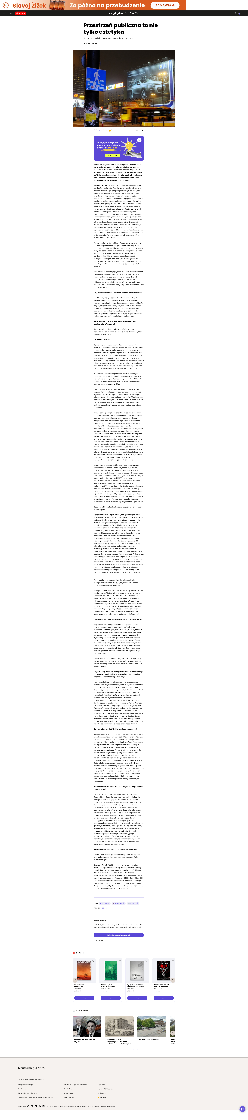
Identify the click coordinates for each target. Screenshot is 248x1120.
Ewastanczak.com (110, 1106)
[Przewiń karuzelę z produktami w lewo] (75, 980)
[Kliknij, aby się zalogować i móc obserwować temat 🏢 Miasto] (137, 903)
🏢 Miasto (132, 903)
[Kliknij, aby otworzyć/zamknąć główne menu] (4, 13)
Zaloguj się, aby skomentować (118, 935)
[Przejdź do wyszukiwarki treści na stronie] (11, 13)
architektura (104, 903)
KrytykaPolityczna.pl (25, 1085)
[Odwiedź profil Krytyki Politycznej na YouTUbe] (40, 1106)
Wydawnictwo (23, 1089)
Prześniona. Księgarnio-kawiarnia (75, 1085)
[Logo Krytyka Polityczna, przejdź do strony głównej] (124, 13)
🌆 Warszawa (117, 903)
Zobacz (84, 998)
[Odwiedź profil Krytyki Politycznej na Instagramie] (32, 1106)
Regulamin (101, 1085)
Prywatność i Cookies (105, 1089)
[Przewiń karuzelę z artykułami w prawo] (172, 1033)
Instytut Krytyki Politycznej (27, 1093)
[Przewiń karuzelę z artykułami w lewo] (75, 1033)
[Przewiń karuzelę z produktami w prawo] (172, 980)
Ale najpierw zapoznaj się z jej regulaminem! (125, 927)
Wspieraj (22, 13)
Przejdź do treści (10, 6)
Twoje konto (102, 1093)
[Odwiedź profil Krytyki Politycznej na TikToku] (36, 1106)
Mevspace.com (95, 1106)
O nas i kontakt (69, 1093)
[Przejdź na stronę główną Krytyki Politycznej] (32, 1068)
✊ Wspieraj (102, 1097)
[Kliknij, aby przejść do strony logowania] (235, 13)
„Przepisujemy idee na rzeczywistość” (31, 1079)
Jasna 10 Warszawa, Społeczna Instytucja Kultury (35, 1097)
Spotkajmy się (69, 1097)
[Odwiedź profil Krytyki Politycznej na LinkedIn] (43, 1106)
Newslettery (68, 1089)
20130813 (104, 908)
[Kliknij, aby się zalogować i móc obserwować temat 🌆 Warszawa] (124, 903)
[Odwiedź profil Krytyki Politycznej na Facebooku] (28, 1106)
